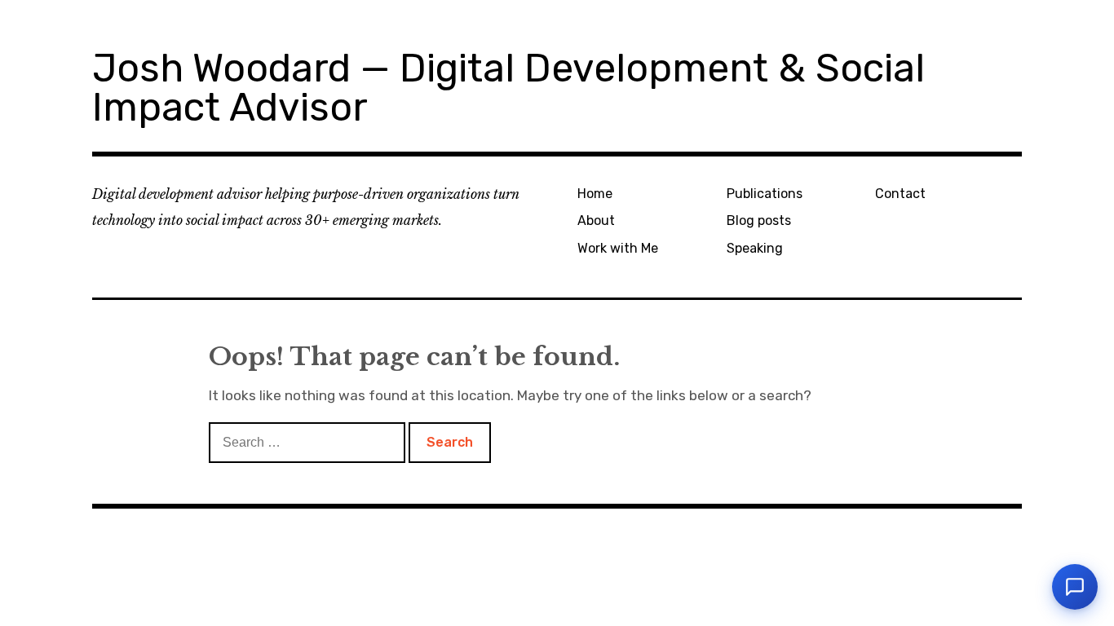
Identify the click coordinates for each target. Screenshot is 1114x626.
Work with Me (617, 248)
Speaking (755, 248)
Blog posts (759, 220)
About (596, 220)
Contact (900, 193)
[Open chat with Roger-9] (1075, 587)
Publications (764, 193)
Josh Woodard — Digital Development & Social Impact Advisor (508, 87)
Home (594, 193)
